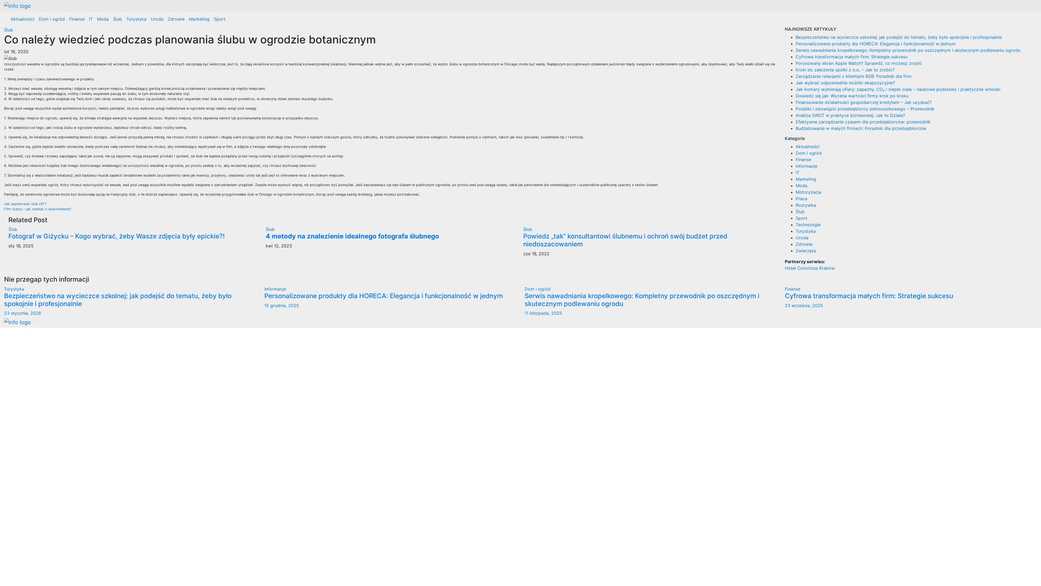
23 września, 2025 (804, 305)
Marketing (199, 19)
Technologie (808, 224)
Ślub (117, 19)
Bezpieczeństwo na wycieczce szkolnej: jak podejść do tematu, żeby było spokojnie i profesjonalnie (899, 37)
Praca (801, 198)
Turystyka (136, 19)
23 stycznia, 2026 (22, 313)
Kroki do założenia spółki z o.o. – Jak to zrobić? (845, 69)
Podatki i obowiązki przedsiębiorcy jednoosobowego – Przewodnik (865, 109)
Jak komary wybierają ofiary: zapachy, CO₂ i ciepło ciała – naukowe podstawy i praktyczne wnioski (898, 89)
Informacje (806, 166)
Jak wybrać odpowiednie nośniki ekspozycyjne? (845, 82)
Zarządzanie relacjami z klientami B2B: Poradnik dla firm (853, 76)
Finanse (77, 19)
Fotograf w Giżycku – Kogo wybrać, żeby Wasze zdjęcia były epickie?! (116, 236)
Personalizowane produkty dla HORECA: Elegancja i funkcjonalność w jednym (876, 43)
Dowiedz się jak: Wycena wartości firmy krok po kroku (852, 95)
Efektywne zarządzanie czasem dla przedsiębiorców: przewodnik (863, 122)
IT (91, 19)
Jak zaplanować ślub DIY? (25, 204)
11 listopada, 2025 (543, 313)
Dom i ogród (52, 19)
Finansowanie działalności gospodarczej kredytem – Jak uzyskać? (864, 102)
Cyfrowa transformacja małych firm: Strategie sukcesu (852, 56)
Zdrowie (176, 19)
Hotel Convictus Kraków (810, 268)
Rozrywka (806, 205)
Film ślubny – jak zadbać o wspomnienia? (37, 209)
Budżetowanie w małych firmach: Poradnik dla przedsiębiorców (861, 128)
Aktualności (22, 19)
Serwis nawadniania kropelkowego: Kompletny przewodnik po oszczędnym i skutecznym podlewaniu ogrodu (908, 50)
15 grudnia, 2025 (281, 305)
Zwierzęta (806, 250)
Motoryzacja (808, 192)
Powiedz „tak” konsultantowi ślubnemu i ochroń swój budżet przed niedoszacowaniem (625, 240)
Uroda (157, 19)
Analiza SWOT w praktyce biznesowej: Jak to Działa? (850, 115)
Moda (103, 19)
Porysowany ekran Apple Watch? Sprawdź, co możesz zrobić (859, 63)
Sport (220, 19)
